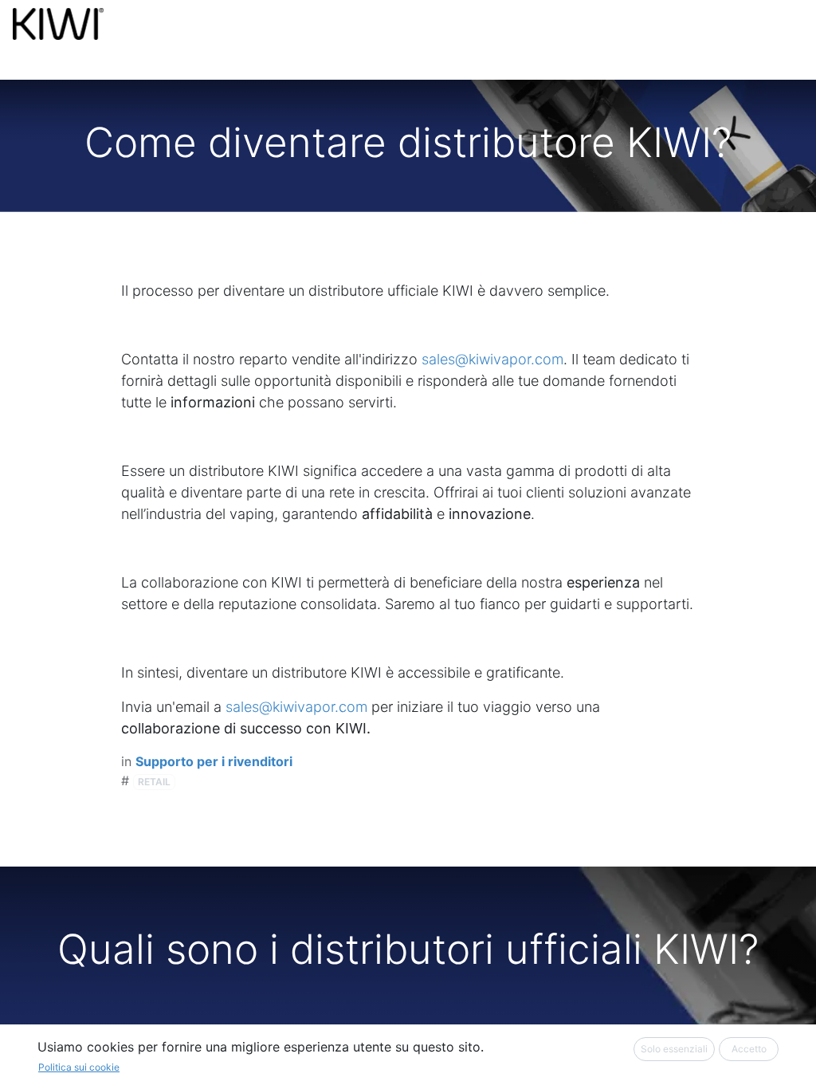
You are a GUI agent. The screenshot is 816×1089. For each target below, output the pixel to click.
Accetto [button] (749, 1049)
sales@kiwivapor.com (492, 359)
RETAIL (154, 782)
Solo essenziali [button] (674, 1049)
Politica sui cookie (79, 1067)
